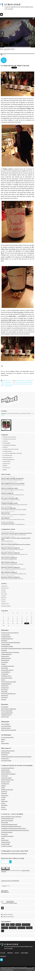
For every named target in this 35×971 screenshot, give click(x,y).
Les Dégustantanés (7, 451)
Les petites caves (5, 783)
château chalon (12, 927)
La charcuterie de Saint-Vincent (15, 65)
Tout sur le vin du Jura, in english (8, 681)
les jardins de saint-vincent (22, 382)
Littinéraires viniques (6, 658)
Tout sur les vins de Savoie (7, 820)
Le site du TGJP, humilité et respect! (9, 824)
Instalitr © (5, 447)
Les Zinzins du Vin (5, 770)
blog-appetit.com (5, 892)
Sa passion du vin (5, 656)
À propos (10, 953)
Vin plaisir (3, 664)
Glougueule (4, 650)
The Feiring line (4, 674)
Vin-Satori (3, 797)
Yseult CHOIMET (5, 538)
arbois (7, 924)
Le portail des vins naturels (7, 836)
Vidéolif (4, 469)
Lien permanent (6, 380)
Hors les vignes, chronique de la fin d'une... (12, 478)
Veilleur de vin (4, 801)
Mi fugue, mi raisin (5, 781)
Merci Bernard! (5, 518)
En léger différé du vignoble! (9, 445)
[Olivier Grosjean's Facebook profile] (10, 880)
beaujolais (18, 924)
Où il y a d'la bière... (5, 724)
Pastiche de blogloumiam (9, 459)
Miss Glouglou (4, 662)
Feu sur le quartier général (7, 737)
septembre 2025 (5, 588)
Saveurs (6, 903)
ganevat (12, 924)
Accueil (2, 953)
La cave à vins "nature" (6, 777)
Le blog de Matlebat (5, 644)
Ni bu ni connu (4, 697)
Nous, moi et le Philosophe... (8, 508)
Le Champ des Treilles (6, 760)
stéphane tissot (21, 927)
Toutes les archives (6, 606)
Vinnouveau (4, 793)
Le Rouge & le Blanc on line (7, 818)
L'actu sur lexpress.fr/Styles (9, 903)
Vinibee (3, 787)
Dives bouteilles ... (21, 380)
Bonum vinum (4, 689)
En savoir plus (10, 969)
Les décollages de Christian (7, 666)
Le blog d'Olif (13, 4)
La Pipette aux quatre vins (7, 638)
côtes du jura (5, 927)
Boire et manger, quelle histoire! (8, 708)
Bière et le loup (4, 695)
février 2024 (4, 594)
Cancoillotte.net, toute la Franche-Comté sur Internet (13, 828)
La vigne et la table (5, 844)
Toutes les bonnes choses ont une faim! (10, 652)
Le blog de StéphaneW (6, 654)
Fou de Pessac (4, 754)
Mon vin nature (4, 795)
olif (2, 557)
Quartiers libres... (7, 461)
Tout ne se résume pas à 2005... (9, 488)
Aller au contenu (5, 1)
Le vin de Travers (5, 758)
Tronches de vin (6, 467)
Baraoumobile (4, 668)
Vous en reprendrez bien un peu (8, 693)
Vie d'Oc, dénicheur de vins (7, 779)
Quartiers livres (6, 463)
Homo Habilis (4, 691)
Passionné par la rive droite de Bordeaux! (10, 642)
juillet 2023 (3, 597)
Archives (3, 956)
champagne (29, 927)
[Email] (1, 14)
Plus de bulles (4, 805)
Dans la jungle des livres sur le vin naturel (12, 483)
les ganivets (13, 384)
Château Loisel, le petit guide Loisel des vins (11, 826)
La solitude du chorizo (6, 714)
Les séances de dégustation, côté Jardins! (12, 453)
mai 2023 (3, 601)
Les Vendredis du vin (7, 455)
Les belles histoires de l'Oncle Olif (10, 449)
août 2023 (3, 595)
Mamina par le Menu (7, 457)
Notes (17, 953)
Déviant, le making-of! (7, 493)
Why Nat (3, 807)
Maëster (3, 739)
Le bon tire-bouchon (5, 842)
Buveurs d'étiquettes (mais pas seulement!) (11, 816)
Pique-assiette (4, 822)
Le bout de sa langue (6, 728)
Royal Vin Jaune (4, 840)
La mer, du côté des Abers (7, 712)
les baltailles (19, 384)
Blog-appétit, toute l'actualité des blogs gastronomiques (14, 853)
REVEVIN (5, 465)
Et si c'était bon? (4, 706)
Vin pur (2, 838)
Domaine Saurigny (5, 752)
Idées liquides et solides (6, 677)
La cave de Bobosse (5, 672)
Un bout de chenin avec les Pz (8, 750)
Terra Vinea (4, 809)
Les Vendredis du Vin (6, 636)
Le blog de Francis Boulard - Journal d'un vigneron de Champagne (16, 756)
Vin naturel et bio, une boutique (8, 773)
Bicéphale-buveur (5, 660)
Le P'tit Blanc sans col (6, 675)
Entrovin (3, 679)
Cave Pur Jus (4, 791)
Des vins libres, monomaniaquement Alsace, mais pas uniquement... (17, 648)
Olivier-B (3, 544)
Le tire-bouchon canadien (7, 646)
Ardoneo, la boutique (6, 771)
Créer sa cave (4, 775)
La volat (3, 799)
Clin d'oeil (5, 441)
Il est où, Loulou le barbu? (6, 710)
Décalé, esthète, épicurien (7, 670)
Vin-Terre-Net (4, 834)
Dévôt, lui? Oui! (5, 513)
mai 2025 (3, 590)
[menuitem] (3, 953)
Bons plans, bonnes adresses (9, 437)
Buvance (3, 803)
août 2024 (3, 592)
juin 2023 (3, 599)
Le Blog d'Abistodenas (6, 683)
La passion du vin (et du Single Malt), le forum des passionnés (15, 830)
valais (3, 924)
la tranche (7, 384)
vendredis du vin (26, 924)
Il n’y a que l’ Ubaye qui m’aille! (9, 498)
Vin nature (3, 699)
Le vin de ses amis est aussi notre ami (9, 632)
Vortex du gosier (5, 687)
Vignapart (3, 785)
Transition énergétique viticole (9, 503)
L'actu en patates (5, 743)
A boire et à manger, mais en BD (8, 730)
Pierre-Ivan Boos (18, 312)
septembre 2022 (5, 603)
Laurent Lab (4, 533)
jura (3, 930)
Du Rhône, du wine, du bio (7, 789)
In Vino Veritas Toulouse (6, 832)
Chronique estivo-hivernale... (9, 439)
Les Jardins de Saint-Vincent (7, 768)
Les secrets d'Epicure (6, 726)
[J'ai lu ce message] (33, 967)
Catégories (24, 953)
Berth (2, 741)
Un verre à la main (5, 634)
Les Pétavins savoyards (6, 846)
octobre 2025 (4, 586)
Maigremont (4, 640)
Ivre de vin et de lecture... (8, 523)
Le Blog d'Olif (4, 885)
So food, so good (5, 716)
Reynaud (3, 548)
